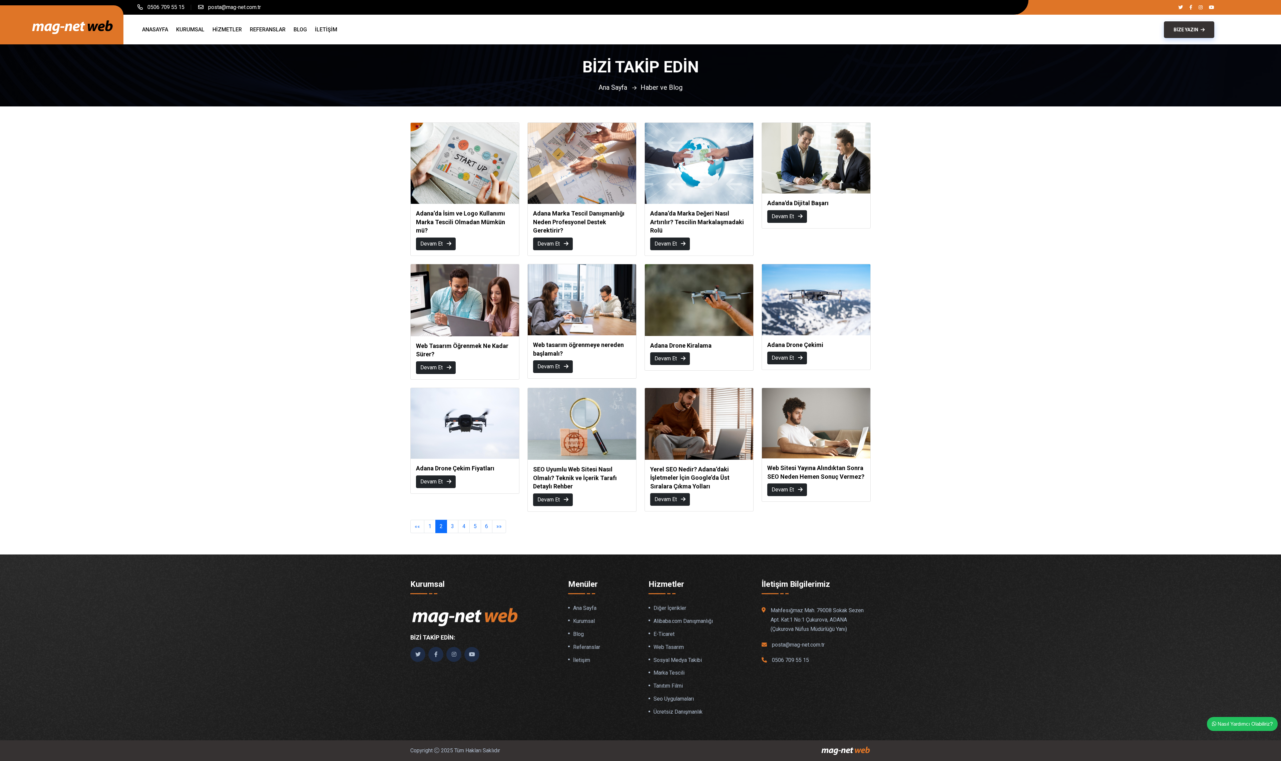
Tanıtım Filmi (668, 686)
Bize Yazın (1186, 29)
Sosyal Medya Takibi (678, 660)
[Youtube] (1211, 7)
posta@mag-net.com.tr (234, 7)
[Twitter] (1180, 7)
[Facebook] (1190, 7)
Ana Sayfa (612, 87)
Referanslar (268, 29)
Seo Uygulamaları (674, 699)
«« (417, 526)
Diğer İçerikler (670, 608)
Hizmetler (227, 29)
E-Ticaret (664, 634)
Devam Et (432, 244)
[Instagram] (1201, 7)
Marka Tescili (669, 673)
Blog (300, 29)
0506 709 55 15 (165, 7)
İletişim (326, 29)
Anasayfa (155, 29)
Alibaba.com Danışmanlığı (683, 621)
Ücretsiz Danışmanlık (678, 712)
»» (499, 526)
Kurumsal (190, 29)
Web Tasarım (669, 647)
